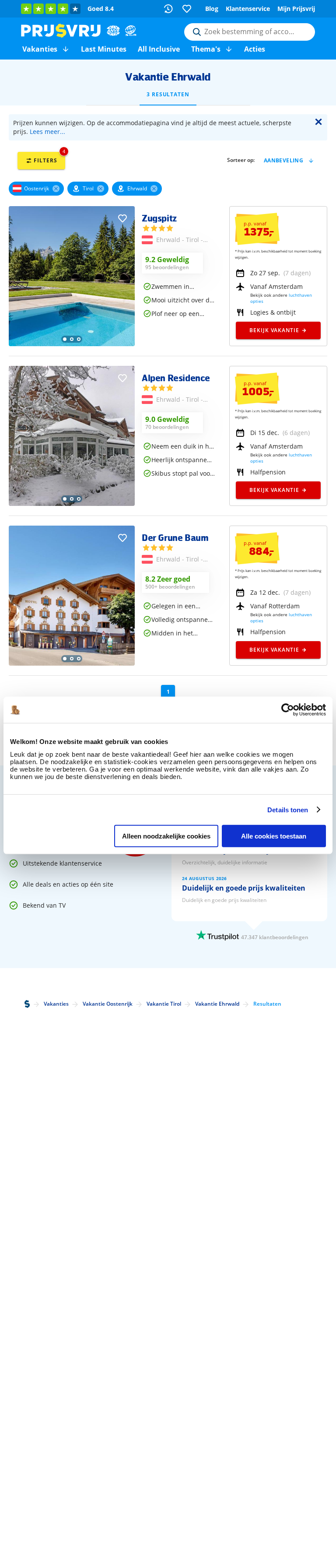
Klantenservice (248, 8)
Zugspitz (159, 218)
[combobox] (249, 32)
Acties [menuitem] (254, 49)
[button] (66, 49)
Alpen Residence (176, 377)
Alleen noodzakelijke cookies (166, 836)
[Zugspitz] (72, 344)
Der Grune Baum (175, 537)
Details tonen (287, 809)
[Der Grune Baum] (72, 663)
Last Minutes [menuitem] (103, 49)
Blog (211, 8)
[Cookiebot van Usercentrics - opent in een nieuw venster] (287, 709)
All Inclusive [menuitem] (159, 49)
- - (179, 240)
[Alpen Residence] (72, 503)
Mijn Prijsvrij (296, 8)
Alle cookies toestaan (273, 836)
